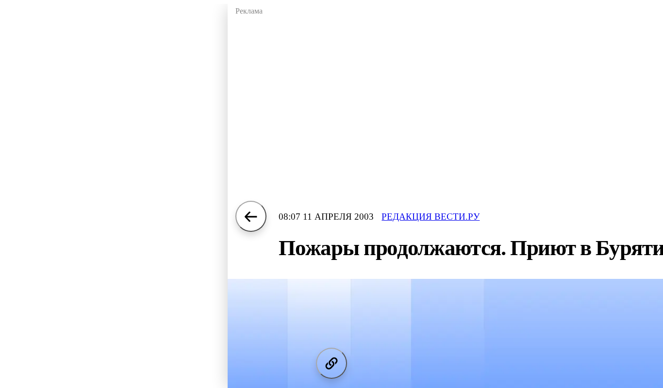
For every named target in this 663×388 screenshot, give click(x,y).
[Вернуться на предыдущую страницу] (250, 216)
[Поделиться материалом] (331, 363)
